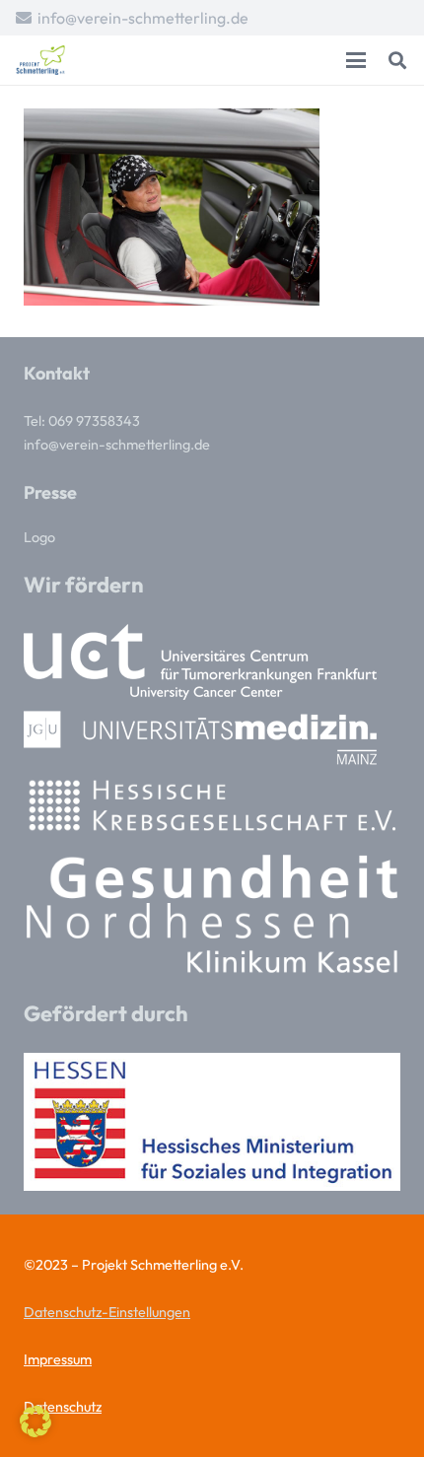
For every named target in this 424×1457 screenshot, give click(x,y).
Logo (39, 537)
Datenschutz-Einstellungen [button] (107, 1312)
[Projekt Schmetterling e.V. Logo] (40, 60)
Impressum (58, 1359)
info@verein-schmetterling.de (117, 444)
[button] (356, 60)
